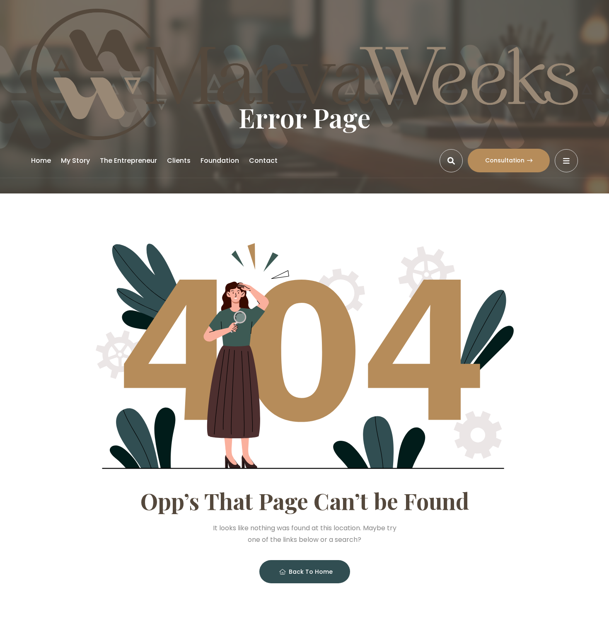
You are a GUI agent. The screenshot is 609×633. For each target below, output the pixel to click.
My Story (75, 160)
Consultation (504, 160)
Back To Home (311, 572)
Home (41, 160)
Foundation (220, 160)
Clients (179, 160)
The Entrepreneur (128, 160)
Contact (263, 160)
